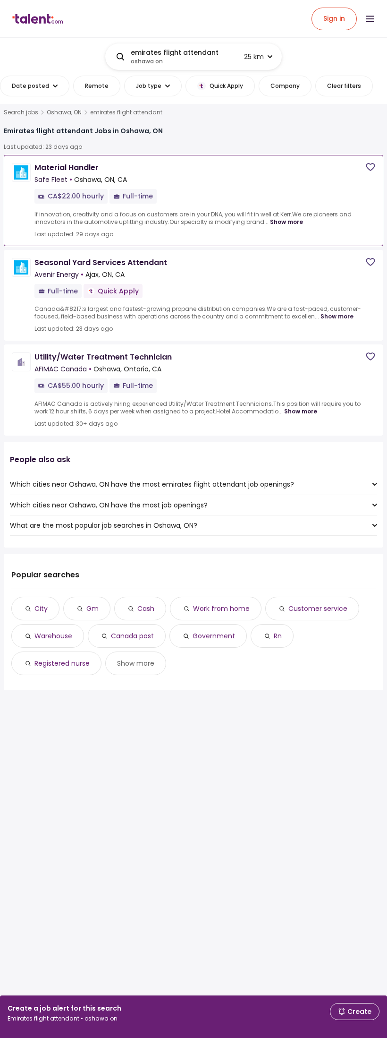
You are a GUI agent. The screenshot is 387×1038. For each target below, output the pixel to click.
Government (214, 636)
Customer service (317, 608)
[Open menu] (370, 19)
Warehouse (53, 636)
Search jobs (21, 112)
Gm (92, 608)
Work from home (221, 608)
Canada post (132, 636)
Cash (145, 608)
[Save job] (370, 167)
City (41, 608)
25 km (254, 56)
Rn (278, 636)
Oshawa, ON (64, 112)
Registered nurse (62, 663)
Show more (286, 222)
